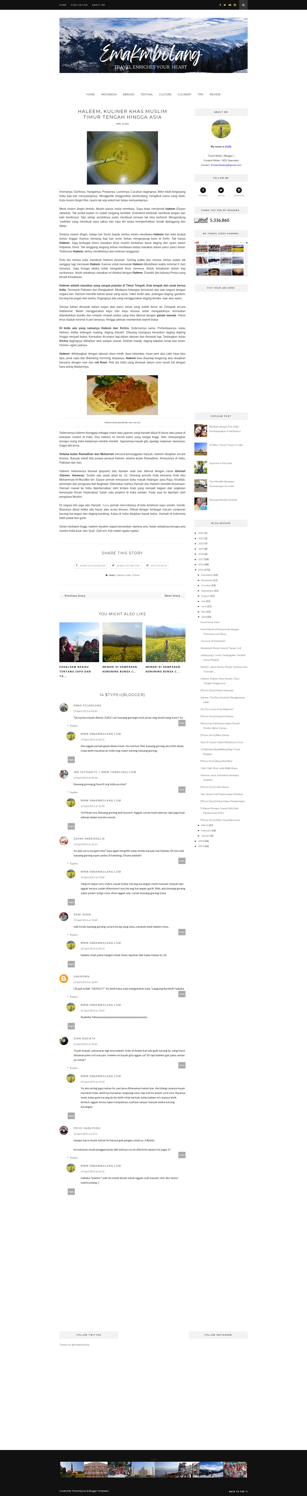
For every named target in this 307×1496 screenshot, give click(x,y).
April (203, 616)
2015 (201, 569)
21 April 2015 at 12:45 (92, 1010)
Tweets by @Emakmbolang (74, 1344)
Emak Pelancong (87, 705)
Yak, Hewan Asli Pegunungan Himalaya (222, 794)
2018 (201, 553)
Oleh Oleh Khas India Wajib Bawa (219, 768)
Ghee (75, 247)
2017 (201, 559)
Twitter (221, 195)
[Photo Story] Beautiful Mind (216, 760)
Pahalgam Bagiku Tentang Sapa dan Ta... (75, 671)
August (205, 595)
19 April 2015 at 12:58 (92, 806)
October (206, 585)
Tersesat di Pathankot (213, 640)
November (207, 580)
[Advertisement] (122, 1296)
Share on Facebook (93, 565)
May (203, 611)
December (207, 574)
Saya (105, 505)
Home (63, 5)
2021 (201, 538)
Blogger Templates (99, 1490)
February (206, 830)
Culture (165, 94)
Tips (200, 94)
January (205, 835)
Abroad (128, 94)
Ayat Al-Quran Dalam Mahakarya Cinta (222, 742)
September (207, 590)
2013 (201, 846)
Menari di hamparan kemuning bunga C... (163, 669)
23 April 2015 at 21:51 (85, 1133)
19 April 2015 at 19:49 (85, 920)
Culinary (184, 94)
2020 (201, 543)
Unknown (82, 976)
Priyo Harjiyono (87, 1128)
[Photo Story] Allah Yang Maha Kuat (220, 819)
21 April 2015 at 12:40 (85, 982)
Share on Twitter (128, 565)
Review (215, 94)
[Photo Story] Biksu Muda (215, 735)
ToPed (135, 575)
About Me (98, 5)
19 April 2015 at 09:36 (85, 777)
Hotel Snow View (210, 622)
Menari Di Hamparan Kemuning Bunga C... (120, 669)
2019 (201, 548)
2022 (201, 532)
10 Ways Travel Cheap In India (226, 444)
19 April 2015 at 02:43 (85, 711)
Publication (79, 5)
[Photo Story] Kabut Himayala (217, 690)
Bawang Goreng (98, 358)
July (203, 601)
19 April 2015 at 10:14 (85, 844)
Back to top (237, 1491)
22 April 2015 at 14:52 (92, 1081)
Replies (74, 725)
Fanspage (203, 195)
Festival (147, 94)
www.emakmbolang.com (101, 733)
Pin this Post (159, 565)
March (204, 825)
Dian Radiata (84, 1038)
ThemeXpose (79, 1490)
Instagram (239, 195)
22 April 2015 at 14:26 (85, 1044)
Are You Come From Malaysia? (217, 709)
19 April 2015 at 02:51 (92, 739)
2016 (201, 564)
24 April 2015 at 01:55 (92, 1171)
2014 (201, 840)
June (204, 606)
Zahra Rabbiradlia (89, 838)
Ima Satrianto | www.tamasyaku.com (105, 772)
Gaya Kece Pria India (220, 463)
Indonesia (109, 94)
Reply (182, 723)
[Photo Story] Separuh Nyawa (217, 716)
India (128, 575)
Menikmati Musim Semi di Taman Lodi (221, 648)
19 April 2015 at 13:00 (92, 877)
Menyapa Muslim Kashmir (223, 499)
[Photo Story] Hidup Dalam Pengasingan (223, 801)
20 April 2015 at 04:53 (92, 948)
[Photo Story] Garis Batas (215, 786)
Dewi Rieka (82, 914)
